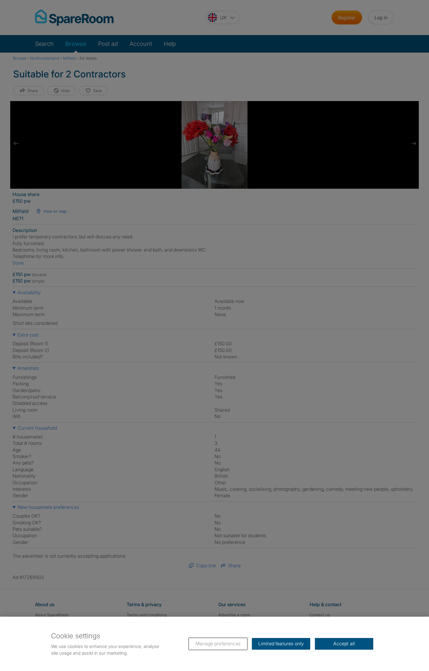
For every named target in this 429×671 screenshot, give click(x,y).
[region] (214, 644)
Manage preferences (218, 643)
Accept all (344, 643)
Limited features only (281, 643)
